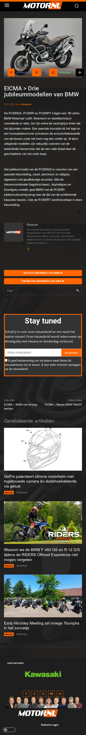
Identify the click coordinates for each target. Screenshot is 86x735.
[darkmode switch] (9, 729)
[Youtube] (51, 694)
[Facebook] (28, 248)
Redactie (26, 104)
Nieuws (9, 492)
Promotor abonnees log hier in (43, 281)
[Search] (77, 290)
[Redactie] (13, 237)
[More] (80, 72)
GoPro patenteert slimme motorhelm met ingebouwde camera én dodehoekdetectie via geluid (40, 481)
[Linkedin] (60, 694)
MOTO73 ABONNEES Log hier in (43, 273)
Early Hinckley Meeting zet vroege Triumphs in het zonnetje (41, 625)
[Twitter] (43, 694)
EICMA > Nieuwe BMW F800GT (63, 404)
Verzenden (71, 352)
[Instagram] (34, 694)
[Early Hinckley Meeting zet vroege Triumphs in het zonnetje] (43, 596)
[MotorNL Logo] (45, 6)
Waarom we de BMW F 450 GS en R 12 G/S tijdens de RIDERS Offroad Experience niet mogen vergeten (42, 554)
